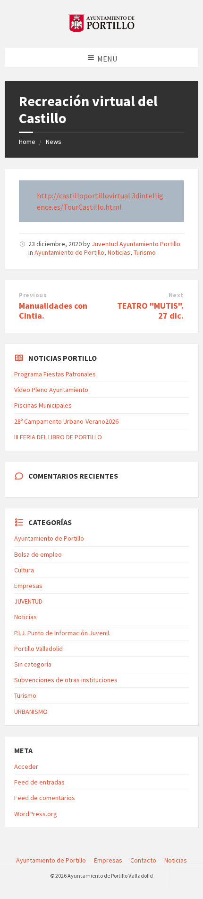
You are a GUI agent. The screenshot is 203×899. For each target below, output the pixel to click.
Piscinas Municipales (43, 405)
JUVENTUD (28, 601)
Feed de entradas (39, 782)
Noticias (119, 252)
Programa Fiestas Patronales (55, 374)
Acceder (26, 766)
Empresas (28, 585)
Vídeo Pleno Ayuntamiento (51, 389)
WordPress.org (35, 814)
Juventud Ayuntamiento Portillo (136, 244)
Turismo (145, 252)
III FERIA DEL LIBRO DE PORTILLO (58, 437)
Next (176, 295)
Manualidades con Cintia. (53, 310)
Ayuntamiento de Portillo (69, 252)
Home (27, 141)
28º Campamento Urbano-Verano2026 (66, 421)
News (53, 141)
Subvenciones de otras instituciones (66, 680)
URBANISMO (31, 711)
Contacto (143, 860)
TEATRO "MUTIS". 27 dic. (150, 310)
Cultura (24, 570)
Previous (33, 295)
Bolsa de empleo (38, 554)
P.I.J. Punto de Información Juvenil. (62, 633)
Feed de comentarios (44, 797)
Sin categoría (32, 664)
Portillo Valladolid (38, 648)
